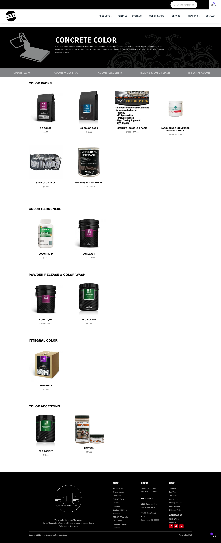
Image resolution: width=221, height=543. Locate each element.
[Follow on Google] (176, 526)
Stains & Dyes (118, 499)
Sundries (116, 528)
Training (172, 488)
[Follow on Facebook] (171, 526)
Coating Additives (120, 510)
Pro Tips (172, 492)
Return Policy (174, 506)
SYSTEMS (137, 16)
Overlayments (118, 492)
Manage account (175, 503)
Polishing (116, 513)
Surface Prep (118, 488)
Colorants (117, 495)
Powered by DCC (185, 535)
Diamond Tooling (120, 524)
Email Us (172, 522)
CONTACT (210, 16)
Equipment (117, 520)
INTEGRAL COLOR (199, 72)
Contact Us (173, 499)
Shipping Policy (175, 510)
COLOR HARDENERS (110, 72)
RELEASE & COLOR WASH (154, 72)
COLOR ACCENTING (66, 72)
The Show (173, 495)
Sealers (116, 503)
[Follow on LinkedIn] (181, 526)
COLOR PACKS (22, 72)
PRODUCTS (104, 16)
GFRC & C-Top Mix (120, 517)
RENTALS (122, 16)
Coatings (116, 506)
